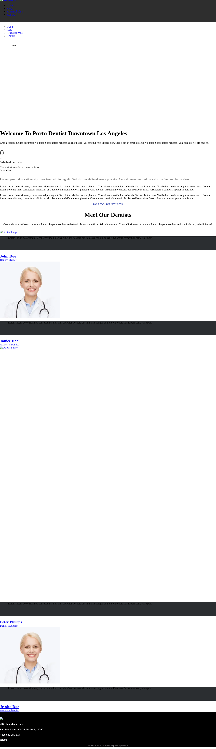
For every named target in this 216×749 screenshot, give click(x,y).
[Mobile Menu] (2, 20)
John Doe (8, 256)
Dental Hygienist (9, 625)
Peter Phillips (11, 622)
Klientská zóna (15, 11)
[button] (9, 243)
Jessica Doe (9, 707)
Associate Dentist (9, 344)
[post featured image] (9, 232)
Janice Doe (9, 341)
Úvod (10, 5)
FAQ (9, 8)
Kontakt (11, 14)
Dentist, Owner (8, 260)
